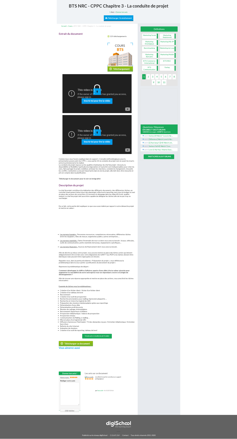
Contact (125, 435)
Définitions (159, 29)
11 (164, 82)
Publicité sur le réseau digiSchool (94, 435)
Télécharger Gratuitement (119, 18)
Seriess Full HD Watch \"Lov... (160, 146)
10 (158, 82)
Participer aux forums (159, 156)
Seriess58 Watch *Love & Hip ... (161, 136)
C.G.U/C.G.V (115, 435)
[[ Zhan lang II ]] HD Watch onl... (161, 143)
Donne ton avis (122, 12)
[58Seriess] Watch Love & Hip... (161, 139)
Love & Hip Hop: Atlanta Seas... (161, 150)
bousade (100, 390)
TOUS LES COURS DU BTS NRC (97, 336)
